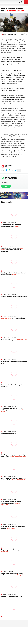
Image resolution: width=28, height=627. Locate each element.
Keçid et (6, 186)
